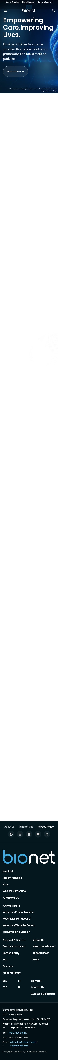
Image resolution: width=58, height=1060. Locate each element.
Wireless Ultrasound (14, 891)
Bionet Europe (28, 2)
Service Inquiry (11, 953)
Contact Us (37, 987)
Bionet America (12, 2)
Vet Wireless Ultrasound (16, 918)
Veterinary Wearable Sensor (19, 925)
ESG (5, 981)
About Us (9, 826)
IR (19, 981)
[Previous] (39, 129)
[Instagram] (20, 834)
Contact (36, 981)
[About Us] (17, 444)
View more (33, 508)
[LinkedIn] (29, 834)
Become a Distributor (43, 993)
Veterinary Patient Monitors (18, 912)
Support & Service (14, 940)
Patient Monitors (12, 877)
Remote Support (45, 2)
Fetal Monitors (11, 897)
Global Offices (41, 953)
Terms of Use (26, 826)
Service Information (14, 946)
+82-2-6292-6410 (17, 1032)
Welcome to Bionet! (44, 946)
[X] (47, 834)
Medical (8, 871)
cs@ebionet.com (19, 1045)
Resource (8, 966)
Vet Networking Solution (16, 932)
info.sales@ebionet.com (23, 1042)
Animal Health (11, 906)
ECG (5, 884)
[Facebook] (11, 834)
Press (36, 959)
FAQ (5, 959)
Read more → (14, 71)
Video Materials (12, 972)
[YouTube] (38, 834)
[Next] (48, 129)
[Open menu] (5, 10)
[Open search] (53, 10)
